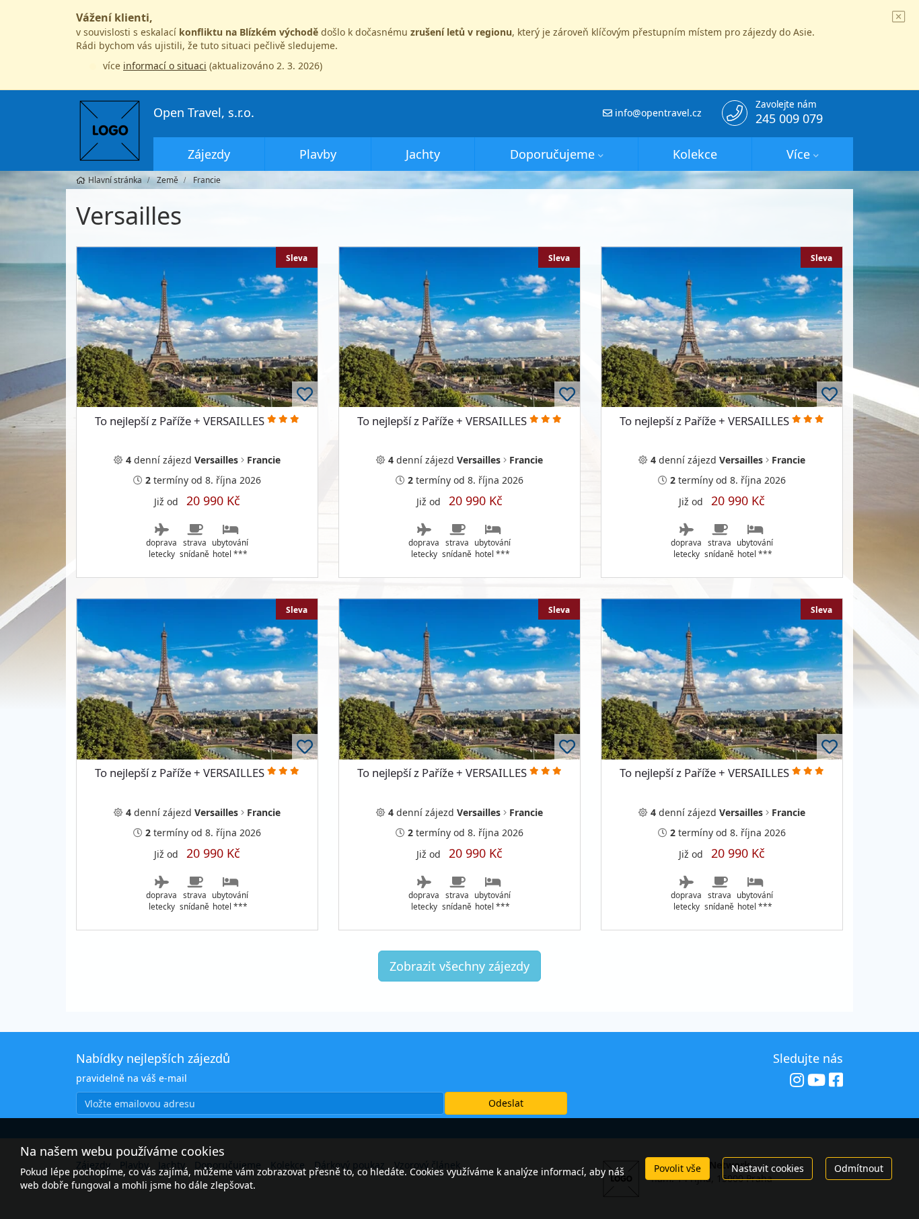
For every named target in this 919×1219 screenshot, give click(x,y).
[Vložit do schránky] (305, 394)
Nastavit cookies (767, 1168)
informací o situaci (165, 65)
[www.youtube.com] (816, 1080)
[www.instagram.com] (797, 1080)
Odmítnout (858, 1168)
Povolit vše (677, 1168)
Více (798, 154)
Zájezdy (209, 154)
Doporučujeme (552, 154)
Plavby (317, 154)
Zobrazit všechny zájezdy (459, 966)
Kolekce (695, 154)
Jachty (423, 154)
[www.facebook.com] (836, 1080)
